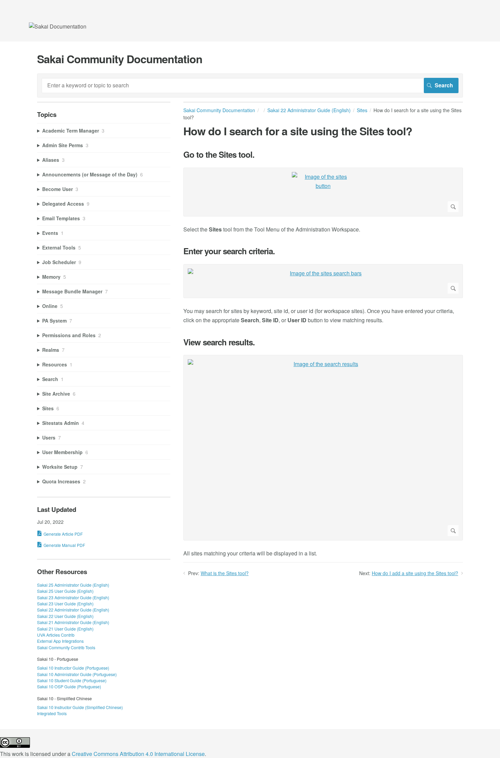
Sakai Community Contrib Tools (66, 647)
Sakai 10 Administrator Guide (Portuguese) (77, 674)
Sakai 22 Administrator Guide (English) (309, 110)
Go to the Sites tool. (218, 154)
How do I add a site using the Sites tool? (415, 573)
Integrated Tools (52, 713)
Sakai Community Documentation (219, 110)
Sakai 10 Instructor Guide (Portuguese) (73, 668)
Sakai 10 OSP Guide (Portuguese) (69, 686)
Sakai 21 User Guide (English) (65, 629)
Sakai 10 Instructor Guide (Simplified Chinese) (80, 707)
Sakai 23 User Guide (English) (65, 603)
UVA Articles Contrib (55, 635)
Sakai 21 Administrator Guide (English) (73, 622)
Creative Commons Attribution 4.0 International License (138, 754)
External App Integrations (60, 641)
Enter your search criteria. (229, 251)
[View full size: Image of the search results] (323, 447)
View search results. (219, 342)
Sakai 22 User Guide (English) (65, 616)
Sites (362, 110)
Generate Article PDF (63, 534)
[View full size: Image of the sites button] (323, 192)
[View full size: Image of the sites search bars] (323, 281)
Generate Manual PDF (64, 545)
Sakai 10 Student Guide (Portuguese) (71, 680)
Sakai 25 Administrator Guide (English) (73, 585)
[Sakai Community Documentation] (57, 26)
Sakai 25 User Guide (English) (65, 591)
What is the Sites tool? (225, 573)
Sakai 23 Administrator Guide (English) (73, 597)
